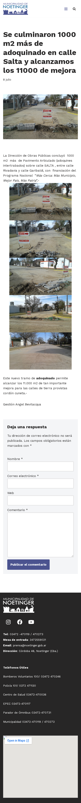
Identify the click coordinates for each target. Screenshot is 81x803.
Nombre (15, 459)
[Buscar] (74, 8)
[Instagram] (8, 622)
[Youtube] (31, 622)
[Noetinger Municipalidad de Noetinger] (15, 9)
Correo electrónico (23, 476)
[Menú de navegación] (66, 9)
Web (10, 493)
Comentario (17, 510)
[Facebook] (20, 622)
